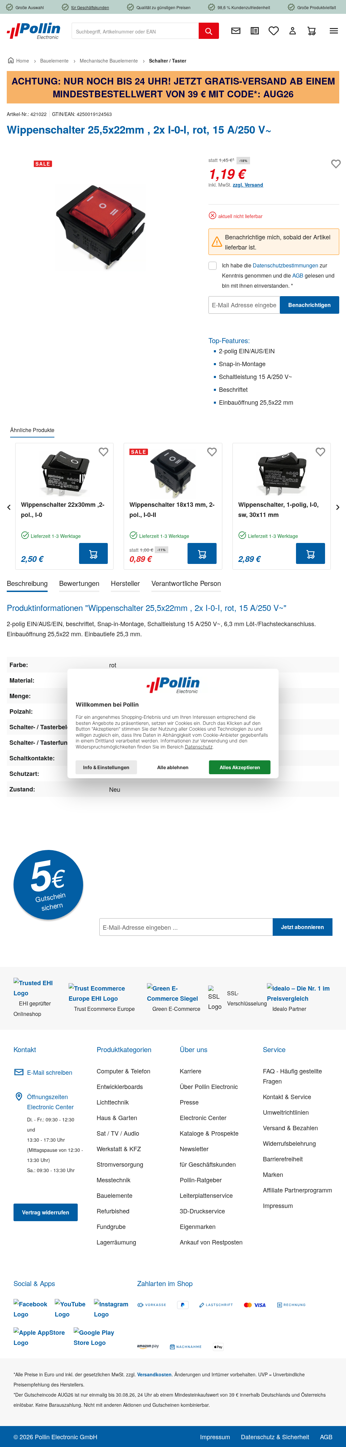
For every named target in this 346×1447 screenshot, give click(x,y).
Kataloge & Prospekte (209, 1133)
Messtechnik (113, 1179)
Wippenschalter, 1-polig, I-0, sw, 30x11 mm (278, 509)
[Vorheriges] (8, 506)
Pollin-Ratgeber (201, 1179)
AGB (297, 275)
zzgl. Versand (248, 184)
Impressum (278, 1205)
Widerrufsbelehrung (289, 1143)
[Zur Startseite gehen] (33, 30)
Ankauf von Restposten (211, 1241)
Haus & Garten (117, 1117)
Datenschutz (143, 942)
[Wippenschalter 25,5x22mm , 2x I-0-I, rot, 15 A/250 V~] (100, 227)
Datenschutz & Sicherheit (275, 1436)
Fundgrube (111, 1226)
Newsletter (194, 1148)
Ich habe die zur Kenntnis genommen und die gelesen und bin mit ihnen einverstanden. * (278, 275)
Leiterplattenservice (206, 1195)
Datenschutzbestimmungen (285, 265)
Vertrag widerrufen (45, 1212)
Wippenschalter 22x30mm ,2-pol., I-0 (62, 509)
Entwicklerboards (120, 1086)
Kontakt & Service (287, 1096)
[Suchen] (209, 31)
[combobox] (135, 31)
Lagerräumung (116, 1241)
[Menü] (335, 31)
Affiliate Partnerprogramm (297, 1189)
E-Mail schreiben (49, 1072)
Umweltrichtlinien (286, 1112)
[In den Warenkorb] (93, 553)
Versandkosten (154, 1374)
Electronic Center (203, 1117)
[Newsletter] (235, 30)
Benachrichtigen (309, 305)
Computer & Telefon (123, 1070)
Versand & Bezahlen (290, 1127)
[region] (101, 228)
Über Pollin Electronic (209, 1086)
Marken (273, 1174)
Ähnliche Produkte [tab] (32, 430)
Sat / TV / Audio (118, 1133)
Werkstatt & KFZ (119, 1148)
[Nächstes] (337, 506)
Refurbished (113, 1210)
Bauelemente (114, 1195)
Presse (189, 1101)
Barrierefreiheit (283, 1158)
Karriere (190, 1070)
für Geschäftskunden (208, 1164)
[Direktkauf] (254, 30)
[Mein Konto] (292, 30)
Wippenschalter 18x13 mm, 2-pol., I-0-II (172, 509)
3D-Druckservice (202, 1210)
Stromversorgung (120, 1164)
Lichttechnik (113, 1101)
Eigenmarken (198, 1226)
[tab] (27, 584)
